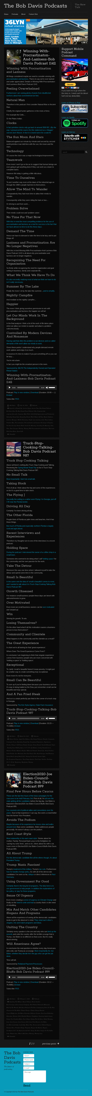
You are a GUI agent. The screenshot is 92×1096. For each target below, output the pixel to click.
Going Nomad (37, 745)
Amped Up (22, 739)
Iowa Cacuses (13, 1022)
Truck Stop (38, 759)
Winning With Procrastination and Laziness (36, 428)
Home (6, 14)
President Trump (19, 1028)
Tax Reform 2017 (11, 1030)
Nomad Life (41, 750)
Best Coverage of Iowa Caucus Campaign (17, 1004)
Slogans (45, 1028)
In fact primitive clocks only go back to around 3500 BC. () (31, 130)
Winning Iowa (38, 1033)
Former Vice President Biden (14, 1019)
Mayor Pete (29, 1025)
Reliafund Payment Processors (30, 964)
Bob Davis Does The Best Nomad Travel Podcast (19, 411)
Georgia (30, 745)
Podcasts (15, 14)
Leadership (22, 1025)
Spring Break (10, 756)
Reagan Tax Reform (36, 1028)
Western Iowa (13, 1033)
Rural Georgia (41, 753)
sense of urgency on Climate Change (38, 900)
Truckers (44, 759)
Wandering (18, 762)
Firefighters (35, 1016)
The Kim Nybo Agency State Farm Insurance (35, 705)
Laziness (8, 420)
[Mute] (47, 387)
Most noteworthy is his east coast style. (21, 838)
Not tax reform (37, 1025)
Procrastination (19, 423)
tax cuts (42, 869)
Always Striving (14, 739)
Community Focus (11, 742)
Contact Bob (33, 14)
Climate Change (25, 1010)
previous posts (49, 1043)
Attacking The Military (16, 1002)
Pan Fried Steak (28, 753)
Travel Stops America (28, 759)
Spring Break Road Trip (27, 468)
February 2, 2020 (25, 999)
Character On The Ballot (13, 1010)
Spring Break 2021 (19, 756)
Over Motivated (19, 753)
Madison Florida (11, 750)
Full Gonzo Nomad (22, 745)
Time (7, 428)
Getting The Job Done (37, 1019)
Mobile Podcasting (23, 420)
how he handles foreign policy (17, 872)
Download (34, 392)
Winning (21, 428)
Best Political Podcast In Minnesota (40, 1004)
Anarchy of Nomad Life (16, 408)
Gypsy (53, 745)
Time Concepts (14, 428)
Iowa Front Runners (34, 1022)
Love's (49, 748)
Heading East (11, 748)
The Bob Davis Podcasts (35, 5)
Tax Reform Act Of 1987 (23, 1030)
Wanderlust (25, 762)
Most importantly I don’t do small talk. (20, 479)
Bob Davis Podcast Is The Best (27, 1007)
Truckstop (49, 759)
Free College (26, 1019)
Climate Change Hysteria (37, 1010)
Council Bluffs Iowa (11, 1013)
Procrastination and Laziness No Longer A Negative (38, 423)
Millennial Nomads (32, 750)
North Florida (10, 753)
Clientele (45, 739)
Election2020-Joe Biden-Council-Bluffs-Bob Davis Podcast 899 (37, 780)
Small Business (50, 753)
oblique (31, 874)
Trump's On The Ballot (46, 1030)
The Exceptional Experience (14, 759)
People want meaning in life (36, 420)
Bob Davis (12, 405)
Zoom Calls (20, 431)
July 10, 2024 (24, 405)
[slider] (52, 387)
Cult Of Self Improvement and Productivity (42, 414)
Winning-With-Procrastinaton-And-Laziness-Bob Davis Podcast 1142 (39, 57)
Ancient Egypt (27, 408)
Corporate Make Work (24, 414)
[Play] (9, 387)
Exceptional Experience (36, 742)
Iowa (7, 1022)
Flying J (13, 745)
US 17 (8, 762)
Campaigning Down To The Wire (45, 1007)
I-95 (29, 748)
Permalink (12, 434)
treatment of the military (22, 869)
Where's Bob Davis (23, 1033)
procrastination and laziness (17, 79)
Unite (7, 1033)
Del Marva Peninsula (24, 1013)
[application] (31, 387)
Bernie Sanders (36, 1002)
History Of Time (38, 417)
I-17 (25, 748)
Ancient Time (35, 408)
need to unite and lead (25, 902)
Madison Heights (21, 750)
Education (9, 1016)
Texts (52, 425)
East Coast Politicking (47, 1013)
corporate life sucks (11, 414)
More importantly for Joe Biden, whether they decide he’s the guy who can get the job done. (30, 953)
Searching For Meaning (43, 425)
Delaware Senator (35, 1013)
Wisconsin (51, 428)
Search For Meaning (30, 425)
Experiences (47, 742)
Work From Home (11, 431)
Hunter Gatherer (48, 417)
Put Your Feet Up (11, 425)
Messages (14, 420)
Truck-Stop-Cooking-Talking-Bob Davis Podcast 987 (39, 449)
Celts (35, 411)
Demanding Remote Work (27, 417)
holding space (48, 559)
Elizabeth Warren (26, 1016)
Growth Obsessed (46, 745)
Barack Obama (27, 1002)
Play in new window (21, 392)
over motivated (48, 607)
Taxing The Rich (35, 1030)
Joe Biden (44, 1022)
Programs (27, 1028)
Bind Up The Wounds (12, 1007)
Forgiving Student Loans (45, 1016)
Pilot (35, 753)
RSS (17, 399)
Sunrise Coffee (41, 756)
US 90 (12, 762)
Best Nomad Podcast (45, 408)
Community (51, 739)
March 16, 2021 (24, 736)
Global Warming (48, 1019)
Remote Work (20, 425)
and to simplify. (49, 291)
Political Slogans (46, 1025)
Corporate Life (41, 411)
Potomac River (10, 1028)
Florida (8, 745)
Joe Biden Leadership (12, 1025)
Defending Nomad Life (12, 417)
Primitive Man (10, 423)
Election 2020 (17, 1016)
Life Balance (34, 748)
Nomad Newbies (49, 750)
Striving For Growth (31, 756)
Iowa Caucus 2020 (23, 1022)
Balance (27, 739)
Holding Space (19, 748)
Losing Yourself (42, 748)
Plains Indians (49, 420)
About (23, 14)
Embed (9, 395)
